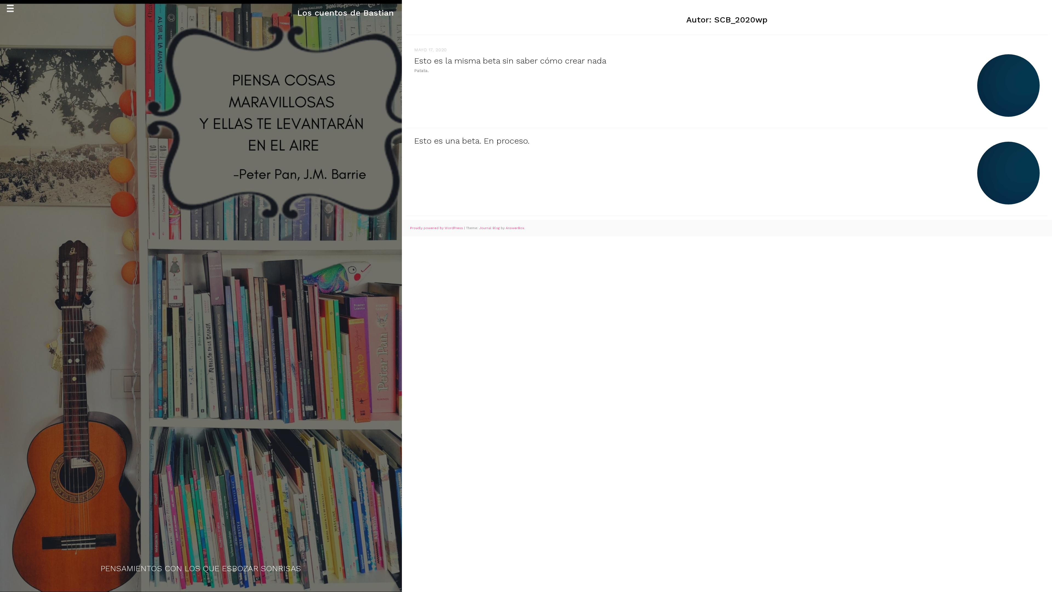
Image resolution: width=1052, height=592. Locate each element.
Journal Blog (490, 228)
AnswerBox (515, 228)
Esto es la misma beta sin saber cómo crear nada (510, 61)
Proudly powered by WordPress (437, 228)
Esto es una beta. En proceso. (472, 141)
